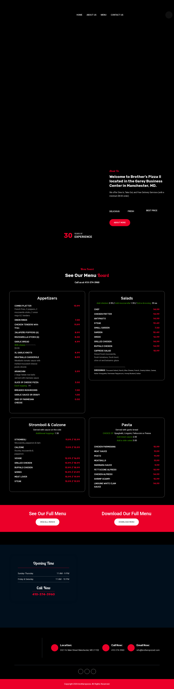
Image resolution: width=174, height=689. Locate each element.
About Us (91, 15)
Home (79, 15)
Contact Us (117, 15)
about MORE (120, 223)
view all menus (47, 522)
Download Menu (126, 522)
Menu (103, 15)
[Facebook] (80, 671)
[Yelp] (87, 671)
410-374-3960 (43, 594)
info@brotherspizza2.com (148, 650)
